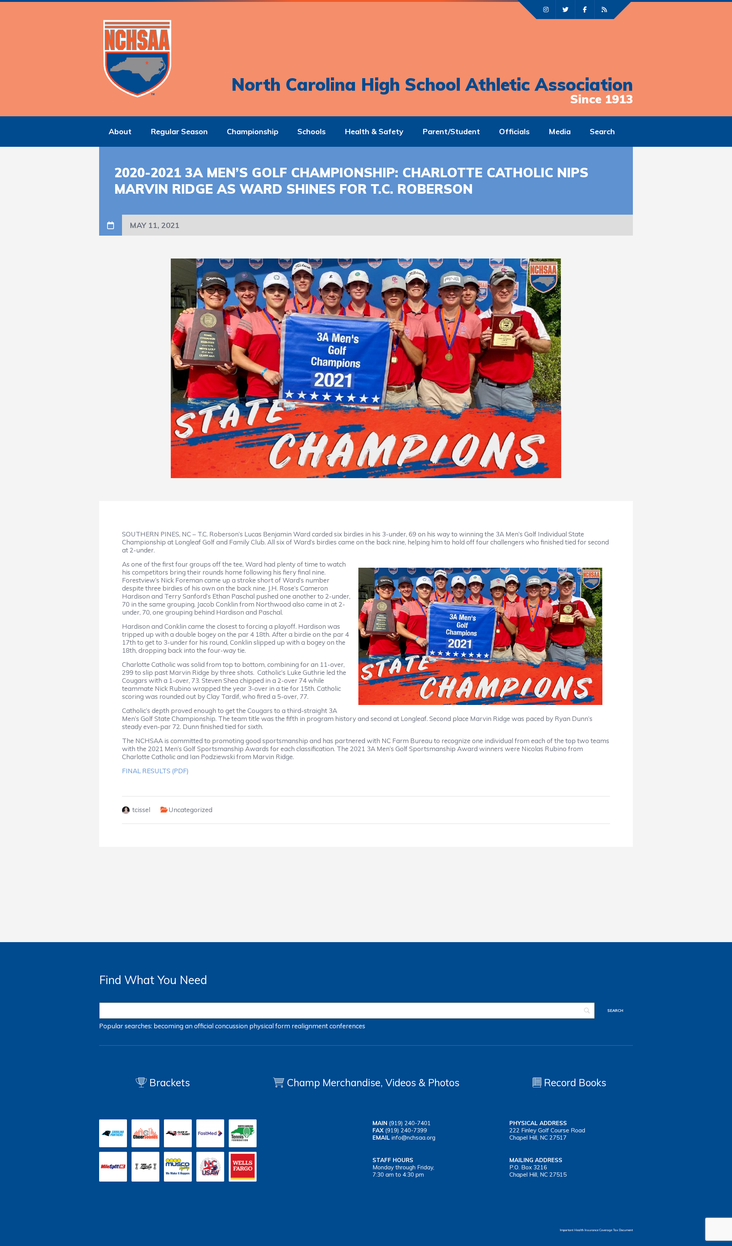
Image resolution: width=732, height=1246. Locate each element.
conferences (347, 1026)
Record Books (573, 1082)
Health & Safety (374, 131)
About (120, 131)
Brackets (168, 1082)
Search (602, 131)
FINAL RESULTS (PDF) (155, 771)
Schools (311, 131)
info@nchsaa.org (413, 1137)
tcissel (141, 810)
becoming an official (184, 1026)
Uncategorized (190, 810)
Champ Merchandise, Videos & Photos (373, 1082)
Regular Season (179, 131)
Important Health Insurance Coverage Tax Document (596, 1230)
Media (560, 131)
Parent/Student (451, 131)
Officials (514, 131)
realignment (310, 1026)
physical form (269, 1026)
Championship (252, 131)
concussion (231, 1026)
